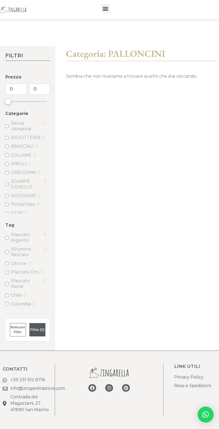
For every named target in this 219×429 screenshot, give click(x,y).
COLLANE (21, 155)
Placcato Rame (20, 283)
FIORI (17, 213)
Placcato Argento (20, 237)
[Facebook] (92, 388)
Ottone (19, 263)
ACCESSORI (23, 195)
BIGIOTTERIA (25, 137)
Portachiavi (23, 204)
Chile (16, 295)
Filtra (37, 330)
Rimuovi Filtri (18, 329)
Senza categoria (21, 126)
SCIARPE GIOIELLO (21, 184)
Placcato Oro (25, 272)
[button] (105, 8)
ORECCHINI (23, 172)
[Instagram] (109, 388)
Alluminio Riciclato (21, 252)
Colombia (21, 304)
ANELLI (18, 163)
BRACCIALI (22, 146)
